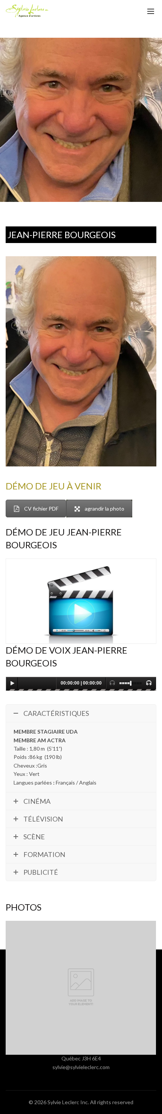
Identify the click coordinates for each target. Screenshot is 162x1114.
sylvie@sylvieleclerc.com (81, 1067)
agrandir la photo (104, 508)
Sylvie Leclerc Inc (67, 1102)
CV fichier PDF (41, 508)
